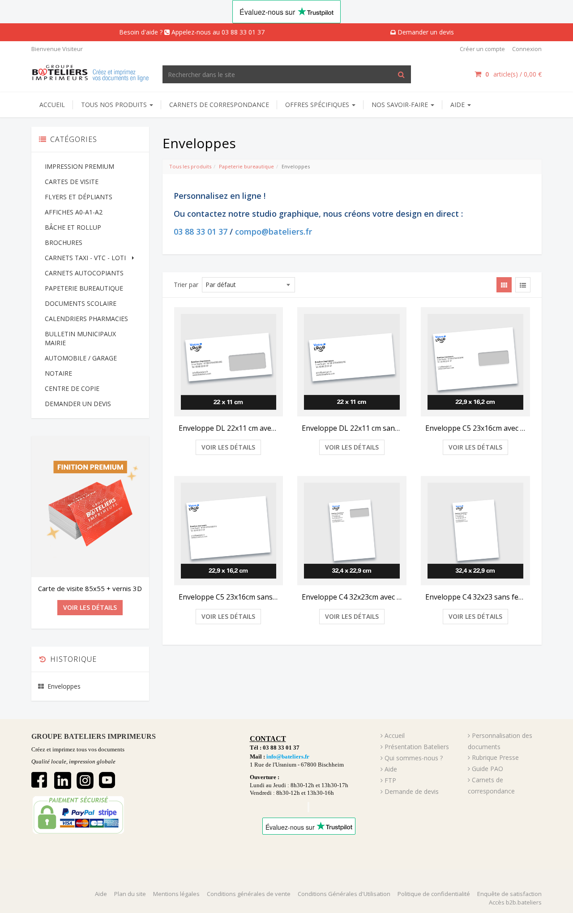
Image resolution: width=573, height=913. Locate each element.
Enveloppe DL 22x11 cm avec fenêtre (229, 428)
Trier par (186, 284)
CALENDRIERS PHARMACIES (86, 318)
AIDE (458, 104)
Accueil (52, 104)
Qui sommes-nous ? (414, 758)
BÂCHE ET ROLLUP (73, 227)
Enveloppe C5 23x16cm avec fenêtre (475, 428)
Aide (391, 769)
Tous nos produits (115, 104)
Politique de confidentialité (434, 894)
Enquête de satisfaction (509, 894)
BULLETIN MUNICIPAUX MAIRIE (80, 338)
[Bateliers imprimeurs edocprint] (90, 72)
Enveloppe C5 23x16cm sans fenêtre (229, 597)
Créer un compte (482, 49)
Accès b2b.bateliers (515, 902)
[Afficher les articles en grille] (504, 284)
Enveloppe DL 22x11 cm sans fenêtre (352, 428)
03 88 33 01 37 (200, 231)
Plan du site (130, 894)
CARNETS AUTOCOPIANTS (84, 273)
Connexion (527, 49)
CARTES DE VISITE (71, 181)
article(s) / (513, 74)
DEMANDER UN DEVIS (78, 403)
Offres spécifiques (318, 104)
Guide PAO (487, 768)
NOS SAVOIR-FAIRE (401, 104)
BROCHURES (63, 242)
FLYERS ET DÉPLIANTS (78, 197)
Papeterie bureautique (246, 166)
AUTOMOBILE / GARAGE (81, 358)
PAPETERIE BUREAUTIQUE (84, 288)
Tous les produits (190, 166)
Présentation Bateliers (417, 746)
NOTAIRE (58, 373)
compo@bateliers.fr (273, 231)
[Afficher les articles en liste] (522, 284)
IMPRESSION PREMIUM (79, 166)
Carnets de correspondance (219, 104)
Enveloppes (64, 686)
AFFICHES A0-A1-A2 (74, 212)
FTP (390, 780)
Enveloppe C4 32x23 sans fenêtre (475, 597)
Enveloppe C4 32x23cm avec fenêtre (352, 597)
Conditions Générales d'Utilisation (344, 894)
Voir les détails (228, 447)
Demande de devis (412, 791)
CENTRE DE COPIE (72, 388)
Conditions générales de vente (249, 894)
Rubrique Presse (495, 757)
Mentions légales (176, 894)
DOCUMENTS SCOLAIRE (80, 303)
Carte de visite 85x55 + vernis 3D (90, 588)
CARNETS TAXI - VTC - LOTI (85, 257)
